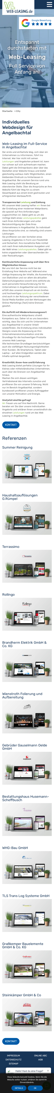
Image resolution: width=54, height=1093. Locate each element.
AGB (40, 1059)
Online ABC (40, 1055)
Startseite (7, 111)
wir (38, 205)
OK (35, 1088)
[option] (27, 58)
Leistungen (8, 161)
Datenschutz (13, 1059)
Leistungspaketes (32, 218)
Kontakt (11, 424)
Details (19, 1088)
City (18, 111)
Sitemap (13, 1063)
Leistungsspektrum (32, 293)
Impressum (13, 1055)
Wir (4, 403)
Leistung (26, 202)
